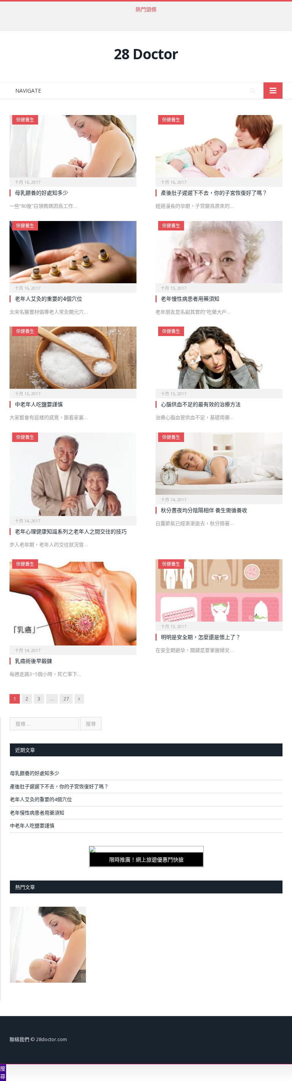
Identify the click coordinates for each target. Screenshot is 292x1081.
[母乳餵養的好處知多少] (73, 148)
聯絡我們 (19, 1039)
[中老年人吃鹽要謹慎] (73, 360)
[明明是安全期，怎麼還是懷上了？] (219, 592)
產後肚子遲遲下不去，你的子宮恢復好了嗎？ (144, 17)
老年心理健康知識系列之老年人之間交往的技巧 (71, 531)
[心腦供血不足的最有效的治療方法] (219, 360)
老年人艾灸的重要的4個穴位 (48, 298)
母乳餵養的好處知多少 (41, 192)
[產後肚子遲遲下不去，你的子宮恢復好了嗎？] (219, 148)
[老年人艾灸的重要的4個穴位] (73, 254)
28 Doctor (146, 53)
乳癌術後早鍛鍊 (33, 660)
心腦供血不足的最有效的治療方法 (201, 404)
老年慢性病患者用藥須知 (190, 298)
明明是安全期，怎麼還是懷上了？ (201, 637)
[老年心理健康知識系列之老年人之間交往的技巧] (73, 476)
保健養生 (25, 120)
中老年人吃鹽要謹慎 (39, 404)
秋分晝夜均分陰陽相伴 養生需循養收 (204, 510)
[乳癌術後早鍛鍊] (73, 604)
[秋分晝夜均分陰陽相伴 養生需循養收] (219, 465)
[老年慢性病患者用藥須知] (219, 254)
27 (66, 698)
